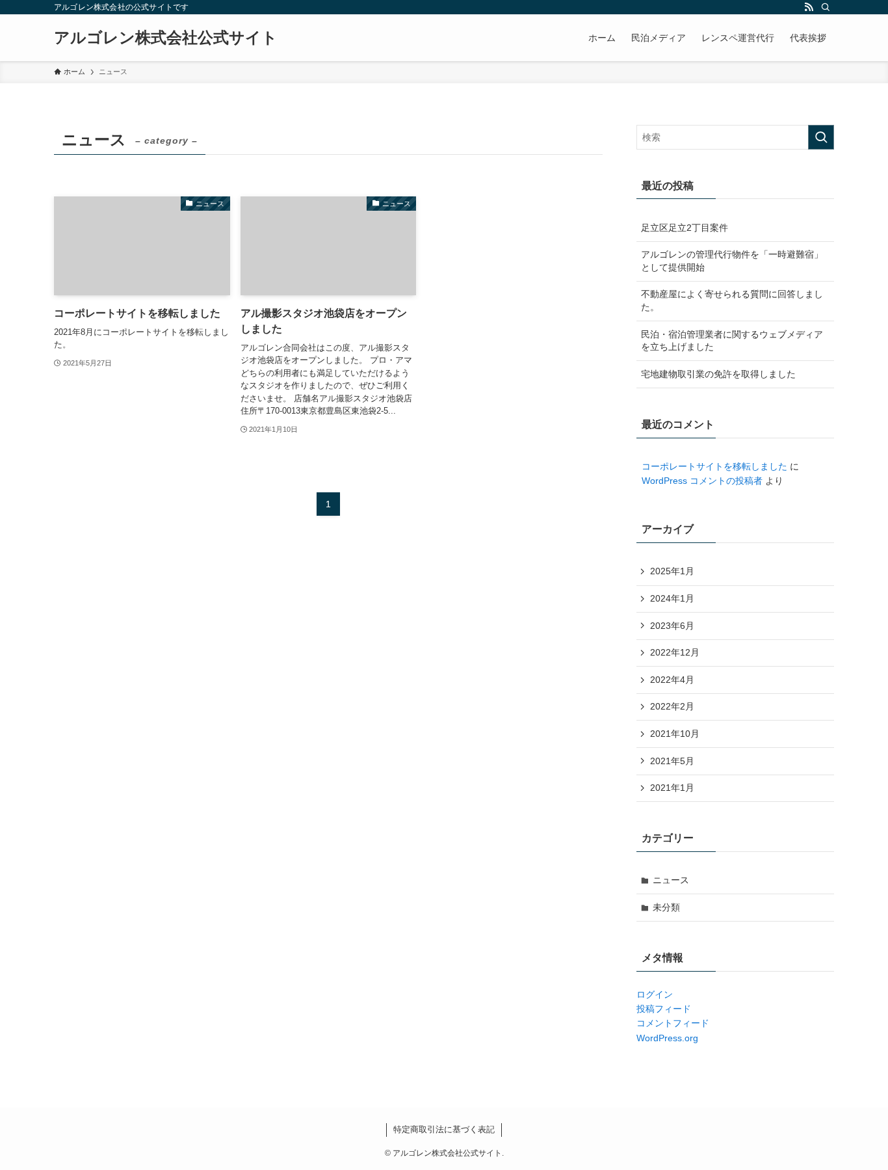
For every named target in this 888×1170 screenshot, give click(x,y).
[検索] (825, 7)
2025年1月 (672, 571)
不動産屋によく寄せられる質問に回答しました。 (732, 300)
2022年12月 (674, 652)
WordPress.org (667, 1038)
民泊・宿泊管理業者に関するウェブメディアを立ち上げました (732, 340)
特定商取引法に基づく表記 (444, 1129)
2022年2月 (672, 706)
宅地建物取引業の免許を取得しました (718, 374)
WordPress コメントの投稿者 (702, 480)
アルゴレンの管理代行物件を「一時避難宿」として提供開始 (732, 261)
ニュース (671, 880)
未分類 (666, 907)
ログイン (654, 994)
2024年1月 (672, 598)
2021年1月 (672, 787)
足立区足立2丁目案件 (684, 227)
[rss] (808, 7)
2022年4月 (672, 679)
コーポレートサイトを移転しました (714, 466)
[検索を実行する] (821, 137)
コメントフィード (672, 1023)
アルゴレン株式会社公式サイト (166, 38)
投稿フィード (663, 1009)
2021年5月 (672, 761)
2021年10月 (674, 733)
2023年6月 (672, 625)
